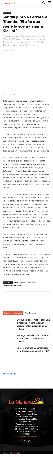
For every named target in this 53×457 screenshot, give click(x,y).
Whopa (17, 453)
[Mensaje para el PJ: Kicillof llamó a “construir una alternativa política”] (9, 338)
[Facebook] (5, 55)
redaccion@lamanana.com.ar (26, 436)
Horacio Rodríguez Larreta (12, 285)
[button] (44, 3)
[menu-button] (49, 3)
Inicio (4, 9)
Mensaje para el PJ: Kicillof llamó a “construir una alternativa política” (33, 338)
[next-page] (8, 360)
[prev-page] (4, 360)
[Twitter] (11, 55)
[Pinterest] (17, 55)
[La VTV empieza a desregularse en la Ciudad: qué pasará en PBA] (9, 350)
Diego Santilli (32, 282)
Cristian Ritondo (19, 282)
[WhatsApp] (22, 55)
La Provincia (13, 9)
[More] (29, 55)
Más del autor (30, 313)
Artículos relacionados (13, 313)
